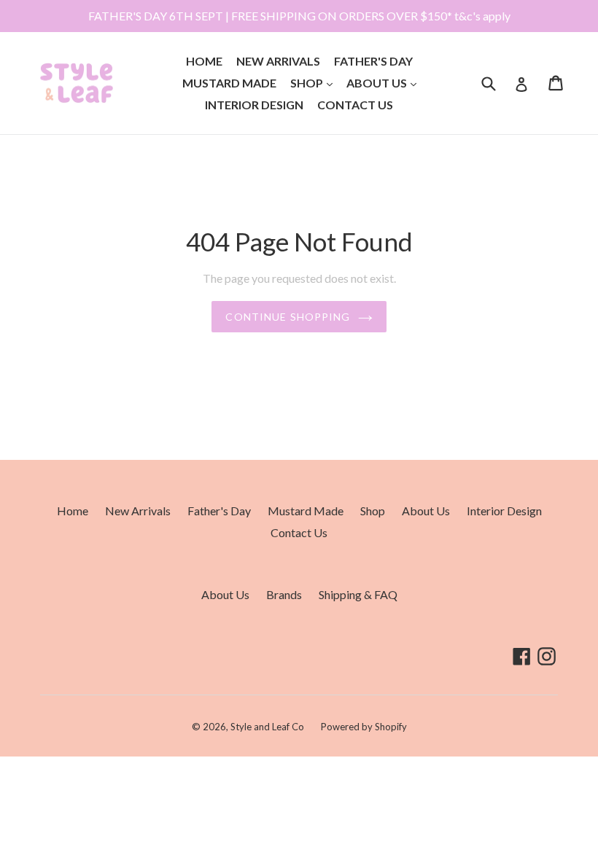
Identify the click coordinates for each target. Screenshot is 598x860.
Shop (314, 82)
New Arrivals (278, 61)
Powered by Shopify (364, 726)
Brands (284, 594)
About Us (384, 82)
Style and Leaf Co (267, 726)
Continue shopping (287, 316)
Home (204, 61)
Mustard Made (229, 83)
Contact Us (355, 105)
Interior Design (254, 105)
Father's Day (373, 61)
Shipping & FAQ (358, 594)
